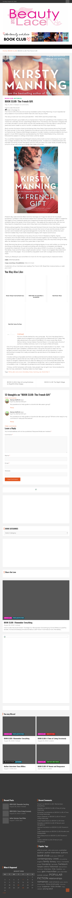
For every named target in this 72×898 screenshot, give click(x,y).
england (40, 862)
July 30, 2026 (42, 769)
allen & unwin (42, 850)
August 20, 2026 (43, 741)
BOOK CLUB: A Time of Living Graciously (52, 738)
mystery (59, 869)
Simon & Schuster (52, 884)
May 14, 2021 (9, 105)
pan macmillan (49, 871)
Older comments (10, 398)
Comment (9, 434)
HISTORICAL (18, 98)
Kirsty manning (34, 372)
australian (63, 850)
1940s (10, 372)
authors (64, 852)
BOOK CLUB (9, 98)
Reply (12, 407)
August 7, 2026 (8, 769)
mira (53, 869)
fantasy (53, 862)
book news (53, 856)
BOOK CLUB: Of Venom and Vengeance (51, 766)
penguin (45, 875)
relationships (55, 878)
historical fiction (63, 866)
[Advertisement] (36, 509)
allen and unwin (17, 372)
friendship (26, 372)
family (46, 861)
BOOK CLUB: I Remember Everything (18, 622)
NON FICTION (51, 734)
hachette (54, 864)
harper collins (43, 867)
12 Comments (24, 105)
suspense (46, 886)
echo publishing (63, 859)
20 (18, 885)
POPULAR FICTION (18, 618)
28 (23, 888)
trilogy (63, 886)
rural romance (54, 882)
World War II (46, 372)
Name (7, 455)
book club (43, 855)
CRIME (56, 859)
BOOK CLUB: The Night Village (54, 382)
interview (47, 869)
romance (42, 881)
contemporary (44, 858)
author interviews (52, 853)
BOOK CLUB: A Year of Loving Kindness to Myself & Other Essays (20, 383)
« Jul (4, 893)
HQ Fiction (40, 869)
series (61, 882)
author (40, 852)
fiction (59, 862)
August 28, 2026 (9, 625)
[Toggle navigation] (5, 47)
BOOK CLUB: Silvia (58, 821)
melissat (16, 105)
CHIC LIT (61, 856)
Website (7, 471)
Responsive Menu (67, 1)
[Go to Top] (67, 890)
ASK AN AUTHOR (9, 761)
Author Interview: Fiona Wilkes (15, 766)
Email (7, 463)
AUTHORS (18, 761)
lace (15, 769)
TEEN (52, 886)
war (40, 372)
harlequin (63, 864)
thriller (58, 886)
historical (54, 866)
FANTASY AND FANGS (53, 761)
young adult (48, 889)
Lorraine (51, 741)
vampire (39, 889)
